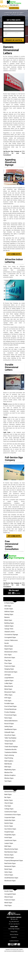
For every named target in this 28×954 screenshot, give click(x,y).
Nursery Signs (8, 855)
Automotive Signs (10, 791)
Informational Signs (10, 672)
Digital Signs (8, 649)
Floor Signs (8, 663)
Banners (7, 617)
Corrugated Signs (10, 637)
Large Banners (9, 677)
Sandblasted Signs (10, 729)
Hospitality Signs (9, 834)
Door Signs (8, 654)
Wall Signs (7, 766)
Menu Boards (8, 686)
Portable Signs (9, 703)
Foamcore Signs (9, 666)
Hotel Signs (8, 837)
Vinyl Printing (8, 758)
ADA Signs (7, 606)
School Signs (8, 875)
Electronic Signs (9, 657)
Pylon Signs (8, 718)
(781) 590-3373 (14, 5)
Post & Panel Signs (10, 706)
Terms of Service (14, 934)
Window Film (8, 772)
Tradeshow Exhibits (10, 752)
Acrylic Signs (8, 609)
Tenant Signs (8, 743)
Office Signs (8, 695)
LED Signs (7, 675)
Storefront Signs (9, 735)
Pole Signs (7, 700)
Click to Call (14, 7)
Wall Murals (8, 764)
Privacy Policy (14, 931)
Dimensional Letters (10, 652)
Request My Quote (13, 40)
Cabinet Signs (8, 626)
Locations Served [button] (13, 940)
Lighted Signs (8, 680)
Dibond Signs (8, 646)
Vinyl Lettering (9, 755)
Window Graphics (10, 775)
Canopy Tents (8, 629)
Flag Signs (7, 660)
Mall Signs (7, 846)
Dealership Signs (9, 820)
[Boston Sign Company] (14, 913)
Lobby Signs (8, 683)
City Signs (7, 806)
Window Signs (8, 778)
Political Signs (9, 857)
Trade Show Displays (11, 746)
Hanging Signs (9, 669)
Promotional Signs (10, 715)
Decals (6, 643)
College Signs (8, 809)
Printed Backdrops (10, 709)
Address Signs (9, 611)
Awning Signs (8, 614)
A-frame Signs (9, 603)
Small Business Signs (11, 878)
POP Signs (7, 698)
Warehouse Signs (10, 880)
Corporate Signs (9, 817)
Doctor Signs (8, 826)
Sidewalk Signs (9, 732)
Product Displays (9, 712)
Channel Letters (9, 631)
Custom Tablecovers (11, 640)
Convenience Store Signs (12, 814)
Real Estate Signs (10, 863)
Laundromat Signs (10, 840)
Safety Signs (8, 726)
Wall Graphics (8, 761)
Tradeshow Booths (10, 749)
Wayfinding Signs (10, 769)
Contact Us (14, 937)
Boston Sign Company (14, 928)
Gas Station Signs (10, 829)
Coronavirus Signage (11, 634)
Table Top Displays (10, 738)
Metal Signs (8, 689)
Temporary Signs (9, 741)
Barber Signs (8, 800)
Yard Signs (7, 781)
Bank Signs (8, 794)
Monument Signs (9, 692)
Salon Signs (8, 872)
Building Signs (9, 623)
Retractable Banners (11, 720)
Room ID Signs (9, 723)
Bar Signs (7, 797)
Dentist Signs (8, 823)
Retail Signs (8, 869)
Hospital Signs (9, 832)
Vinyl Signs (8, 905)
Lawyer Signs (8, 843)
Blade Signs (8, 620)
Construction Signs (10, 811)
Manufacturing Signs (11, 849)
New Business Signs (10, 852)
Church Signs (8, 803)
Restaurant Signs (9, 866)
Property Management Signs (13, 860)
